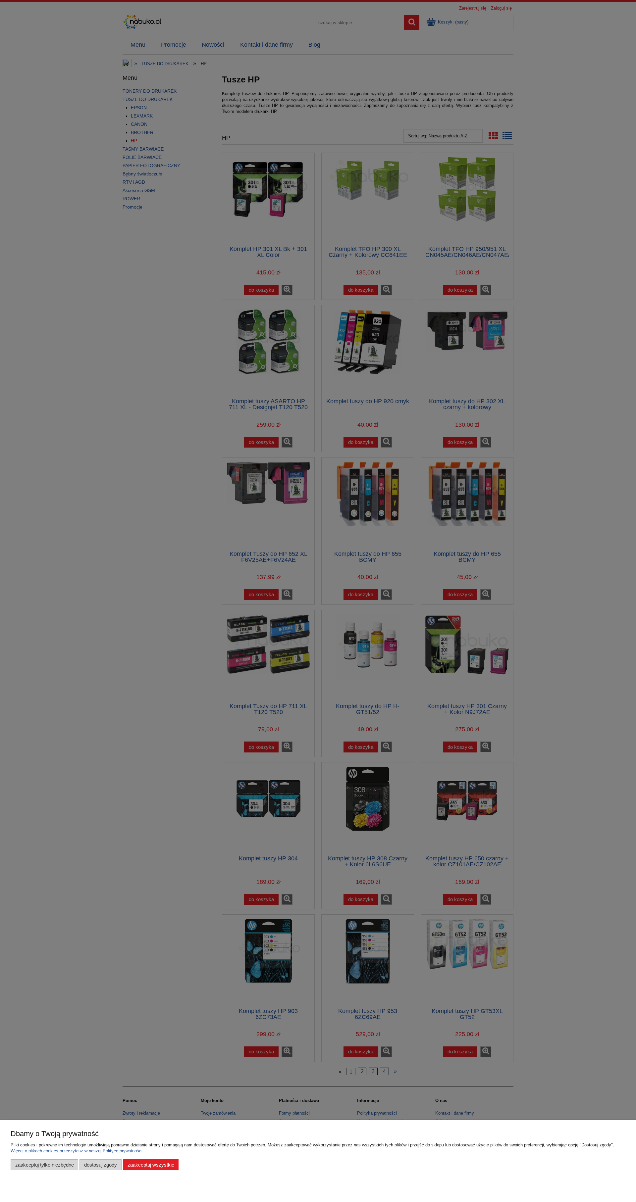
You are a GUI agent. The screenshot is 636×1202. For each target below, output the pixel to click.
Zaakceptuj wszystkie (151, 1165)
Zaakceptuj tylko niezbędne (44, 1165)
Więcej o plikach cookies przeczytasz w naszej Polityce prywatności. (77, 1150)
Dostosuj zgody (100, 1165)
